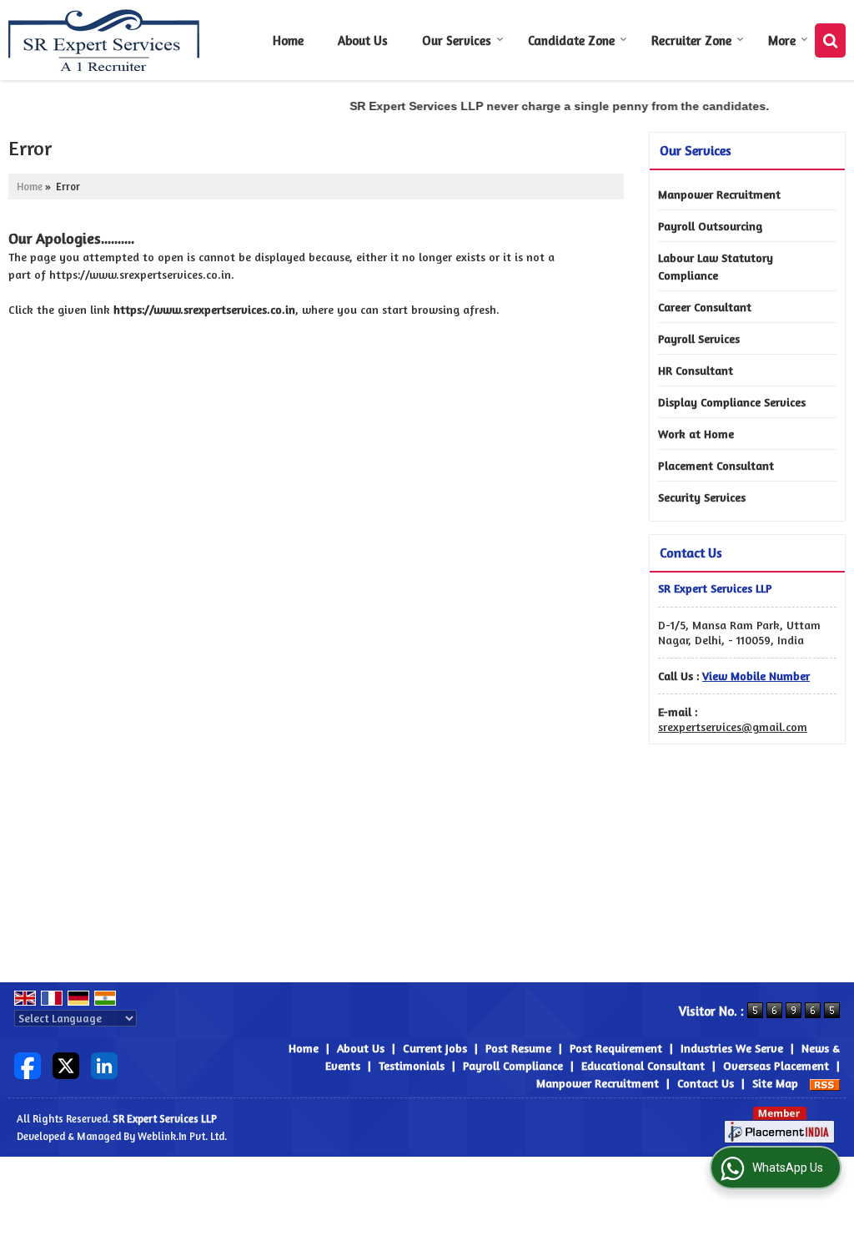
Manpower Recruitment (719, 194)
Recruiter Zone (691, 40)
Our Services (456, 40)
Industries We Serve (732, 1048)
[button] (756, 675)
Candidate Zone (571, 40)
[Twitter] (66, 1064)
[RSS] (825, 1083)
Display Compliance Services (732, 402)
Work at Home (696, 433)
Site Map (775, 1083)
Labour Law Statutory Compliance (715, 266)
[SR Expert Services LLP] (104, 40)
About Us (363, 40)
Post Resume (518, 1048)
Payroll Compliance (513, 1065)
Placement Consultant (716, 465)
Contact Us (705, 1083)
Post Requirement (616, 1048)
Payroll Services (699, 338)
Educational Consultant (643, 1065)
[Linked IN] (104, 1064)
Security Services (702, 497)
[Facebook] (27, 1064)
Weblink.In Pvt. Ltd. (182, 1136)
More (782, 40)
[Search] (830, 40)
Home (288, 40)
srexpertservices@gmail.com (732, 726)
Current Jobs (435, 1048)
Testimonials (412, 1065)
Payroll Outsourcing (710, 226)
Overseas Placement (776, 1065)
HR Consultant (695, 370)
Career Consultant (704, 307)
